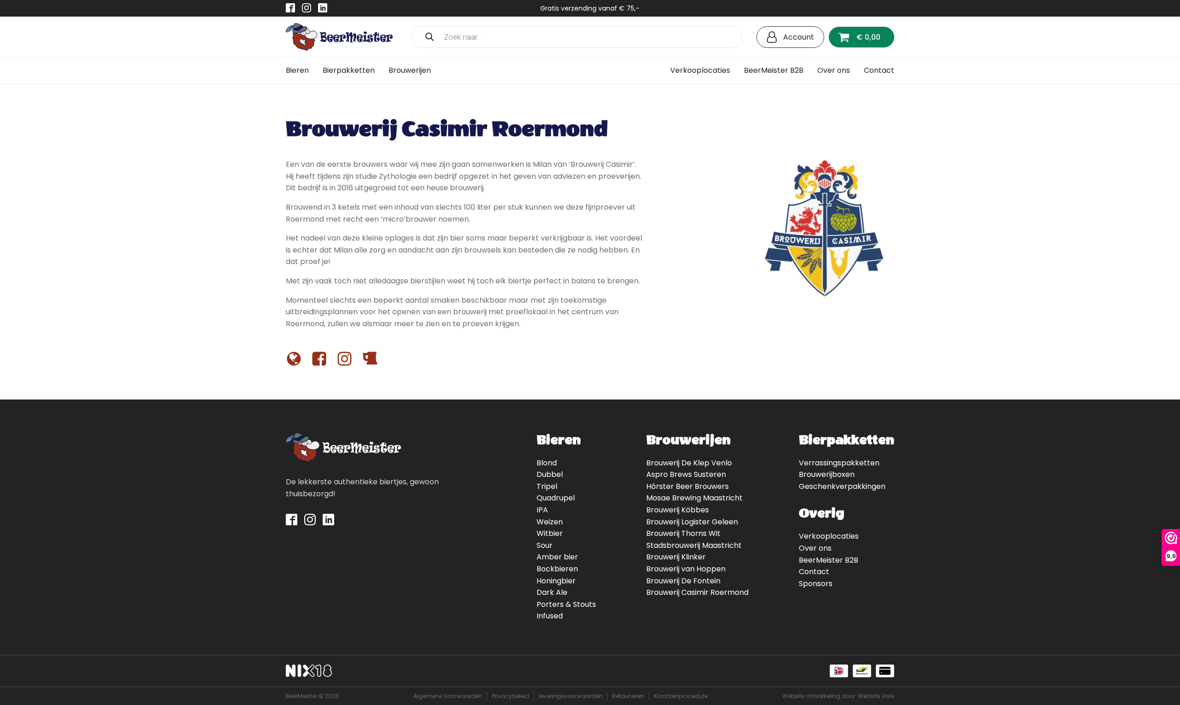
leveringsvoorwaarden (570, 696)
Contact (879, 70)
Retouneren (628, 696)
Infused (550, 616)
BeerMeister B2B (773, 70)
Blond (547, 463)
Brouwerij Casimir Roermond (697, 592)
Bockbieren (557, 569)
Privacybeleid (510, 696)
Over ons (833, 70)
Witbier (550, 533)
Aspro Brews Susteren (686, 474)
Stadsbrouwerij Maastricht (694, 545)
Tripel (547, 486)
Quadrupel (556, 498)
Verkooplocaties (700, 70)
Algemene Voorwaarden (447, 696)
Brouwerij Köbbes (677, 510)
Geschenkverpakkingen (842, 486)
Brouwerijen (410, 70)
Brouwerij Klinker (676, 557)
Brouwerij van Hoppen (686, 569)
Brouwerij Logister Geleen (692, 522)
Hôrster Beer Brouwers (687, 486)
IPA (542, 510)
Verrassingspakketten (839, 463)
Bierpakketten (349, 70)
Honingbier (556, 581)
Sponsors (815, 583)
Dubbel (550, 474)
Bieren (297, 70)
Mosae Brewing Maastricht (694, 498)
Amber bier (557, 557)
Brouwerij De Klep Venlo (689, 463)
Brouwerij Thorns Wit (683, 533)
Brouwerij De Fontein (683, 581)
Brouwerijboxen (827, 474)
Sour (545, 545)
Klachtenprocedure (681, 696)
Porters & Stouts (566, 604)
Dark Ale (552, 592)
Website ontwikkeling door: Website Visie (838, 696)
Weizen (550, 522)
